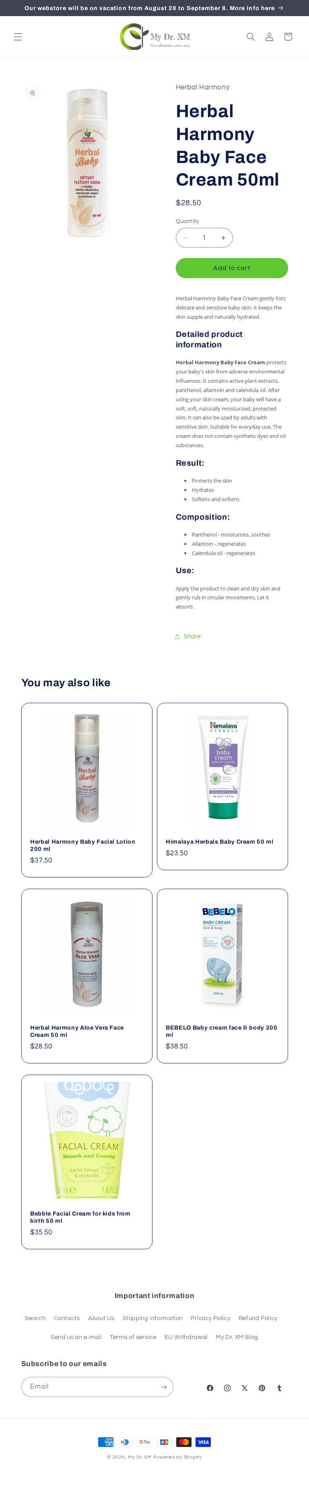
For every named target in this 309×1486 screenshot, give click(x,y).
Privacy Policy (210, 1318)
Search (35, 1318)
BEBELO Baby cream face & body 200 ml (222, 1031)
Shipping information (153, 1318)
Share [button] (192, 637)
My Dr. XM (140, 1457)
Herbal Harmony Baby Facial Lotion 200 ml (83, 845)
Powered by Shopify (177, 1457)
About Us (101, 1318)
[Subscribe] (163, 1387)
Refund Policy (258, 1318)
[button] (17, 36)
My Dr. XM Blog (237, 1337)
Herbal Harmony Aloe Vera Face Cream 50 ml (77, 1031)
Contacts (67, 1318)
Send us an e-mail (76, 1337)
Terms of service (133, 1337)
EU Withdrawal (186, 1337)
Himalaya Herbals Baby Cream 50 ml (220, 841)
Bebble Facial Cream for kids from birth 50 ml (80, 1217)
